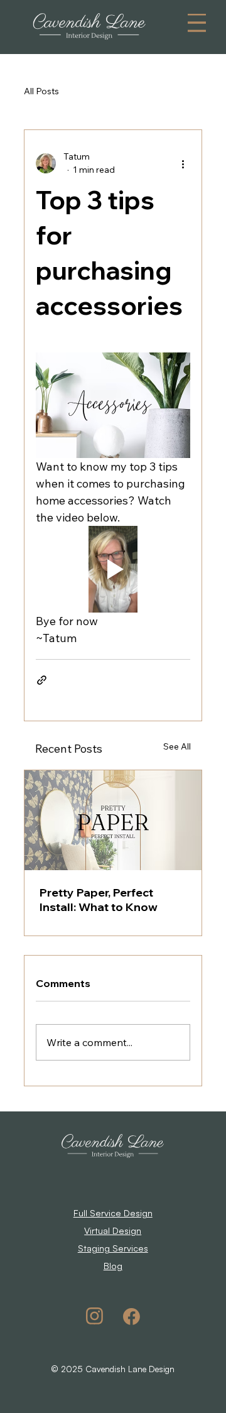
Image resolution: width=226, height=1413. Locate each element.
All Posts (41, 91)
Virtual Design (112, 1230)
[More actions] (182, 163)
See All (177, 746)
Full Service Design (113, 1212)
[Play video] (113, 569)
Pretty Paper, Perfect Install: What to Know (99, 899)
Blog (113, 1265)
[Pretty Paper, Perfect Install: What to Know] (113, 820)
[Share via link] (42, 680)
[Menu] (196, 23)
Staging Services (113, 1247)
